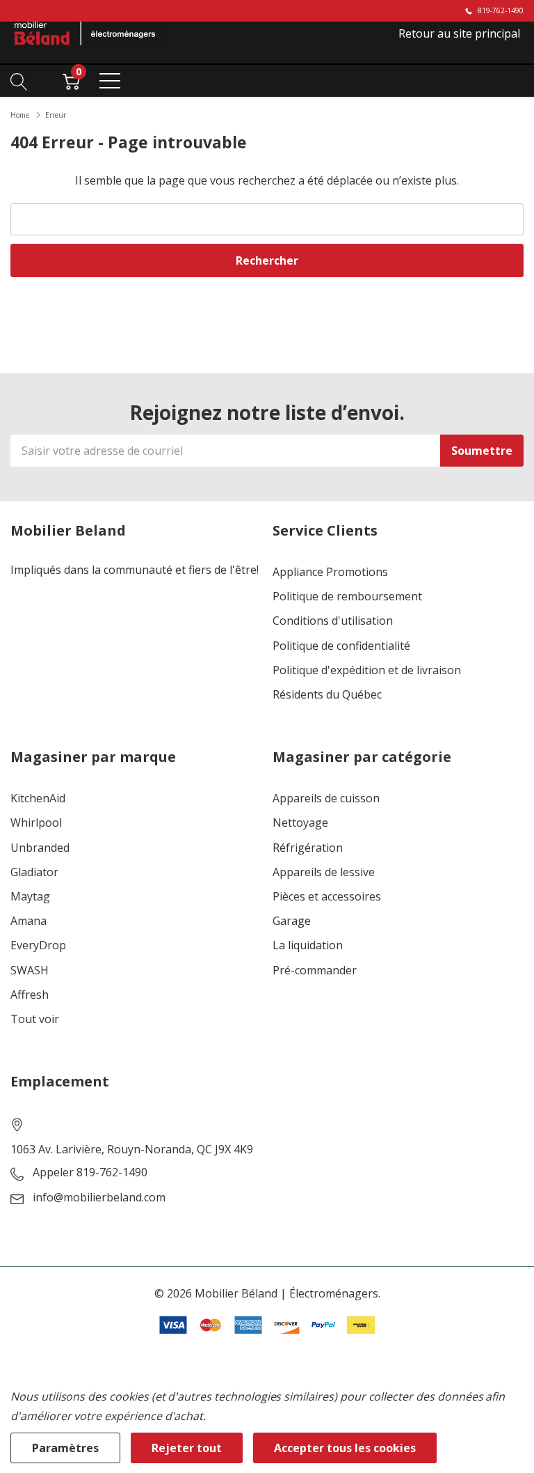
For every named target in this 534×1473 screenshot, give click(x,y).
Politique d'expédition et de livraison (367, 670)
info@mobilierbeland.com (99, 1197)
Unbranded (40, 848)
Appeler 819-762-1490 (90, 1172)
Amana (28, 921)
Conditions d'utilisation (333, 621)
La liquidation (308, 945)
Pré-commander (315, 970)
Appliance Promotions (330, 572)
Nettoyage (300, 822)
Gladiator (34, 872)
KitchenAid (37, 798)
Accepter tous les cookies (345, 1448)
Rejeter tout (187, 1448)
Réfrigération (308, 848)
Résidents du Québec (327, 694)
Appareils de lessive (324, 872)
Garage (292, 921)
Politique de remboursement (347, 596)
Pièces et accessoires (327, 896)
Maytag (30, 896)
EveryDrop (38, 945)
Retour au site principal (459, 33)
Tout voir (34, 1019)
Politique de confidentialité (341, 646)
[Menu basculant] (109, 80)
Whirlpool (36, 822)
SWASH (29, 970)
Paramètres (65, 1448)
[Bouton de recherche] (19, 80)
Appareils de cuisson (326, 798)
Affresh (29, 995)
